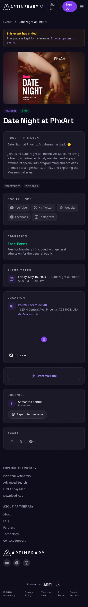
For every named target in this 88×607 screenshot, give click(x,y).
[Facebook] (16, 563)
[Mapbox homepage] (18, 355)
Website (70, 207)
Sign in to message (30, 414)
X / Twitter (46, 207)
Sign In (53, 6)
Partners (9, 527)
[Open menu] (82, 6)
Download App (13, 495)
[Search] (42, 6)
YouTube (21, 207)
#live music (31, 186)
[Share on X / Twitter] (21, 441)
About (7, 514)
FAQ (6, 521)
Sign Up (69, 6)
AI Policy (61, 594)
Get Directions (26, 314)
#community (12, 186)
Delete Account (74, 594)
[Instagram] (26, 563)
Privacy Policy (29, 594)
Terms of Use (46, 594)
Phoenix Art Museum (32, 305)
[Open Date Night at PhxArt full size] (44, 78)
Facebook (21, 217)
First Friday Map (14, 489)
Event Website (46, 376)
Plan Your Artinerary (17, 476)
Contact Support (14, 540)
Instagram (47, 217)
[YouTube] (7, 563)
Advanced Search (15, 482)
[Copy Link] (11, 441)
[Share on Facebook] (31, 441)
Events (7, 22)
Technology (11, 534)
